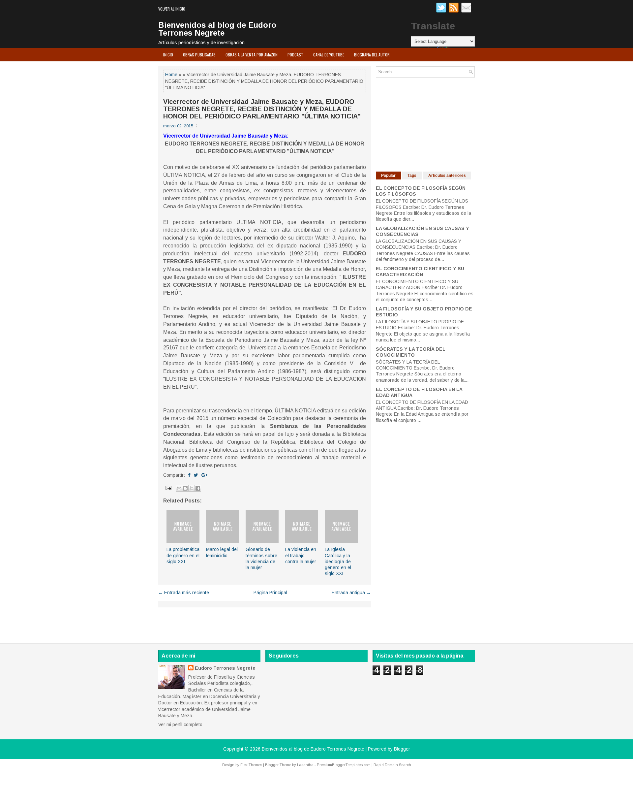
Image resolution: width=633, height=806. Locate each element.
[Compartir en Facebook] (198, 488)
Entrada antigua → (351, 592)
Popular (388, 175)
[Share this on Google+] (204, 475)
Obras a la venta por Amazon (252, 54)
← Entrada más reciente (183, 592)
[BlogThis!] (185, 488)
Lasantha (305, 765)
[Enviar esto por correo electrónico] (179, 488)
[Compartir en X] (191, 488)
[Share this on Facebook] (189, 475)
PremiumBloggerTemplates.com (344, 765)
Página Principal (270, 592)
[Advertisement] (425, 123)
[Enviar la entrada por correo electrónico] (168, 487)
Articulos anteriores (447, 175)
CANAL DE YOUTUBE (328, 54)
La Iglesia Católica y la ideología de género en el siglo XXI (338, 561)
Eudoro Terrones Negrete (225, 668)
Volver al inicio (171, 9)
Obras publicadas (199, 54)
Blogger (402, 749)
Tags (411, 175)
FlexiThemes (251, 765)
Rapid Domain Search (392, 765)
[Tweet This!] (196, 475)
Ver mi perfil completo (180, 724)
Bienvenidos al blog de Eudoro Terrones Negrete (217, 28)
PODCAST (295, 54)
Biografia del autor (372, 54)
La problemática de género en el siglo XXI (182, 555)
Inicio (168, 54)
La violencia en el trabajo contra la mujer (300, 555)
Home (171, 74)
